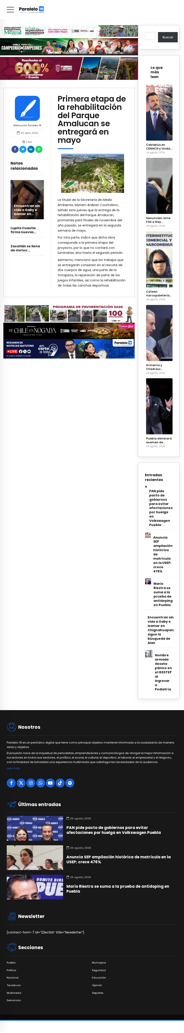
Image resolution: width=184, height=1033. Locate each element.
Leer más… (14, 768)
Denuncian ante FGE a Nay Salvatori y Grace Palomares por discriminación (159, 220)
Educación (99, 977)
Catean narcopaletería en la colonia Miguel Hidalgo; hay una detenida (157, 293)
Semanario (14, 1000)
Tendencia (14, 985)
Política (11, 970)
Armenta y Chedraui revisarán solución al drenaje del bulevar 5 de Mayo (155, 367)
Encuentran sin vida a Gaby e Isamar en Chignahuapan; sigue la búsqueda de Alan (161, 630)
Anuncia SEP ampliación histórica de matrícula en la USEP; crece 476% (163, 554)
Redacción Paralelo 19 (27, 125)
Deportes (97, 993)
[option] (92, 173)
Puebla (11, 962)
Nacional (12, 977)
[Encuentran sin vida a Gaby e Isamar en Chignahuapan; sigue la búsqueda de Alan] (27, 200)
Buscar (168, 37)
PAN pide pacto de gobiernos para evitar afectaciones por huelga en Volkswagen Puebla (161, 508)
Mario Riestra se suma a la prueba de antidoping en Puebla (163, 594)
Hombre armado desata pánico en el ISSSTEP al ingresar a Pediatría (163, 672)
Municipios (99, 962)
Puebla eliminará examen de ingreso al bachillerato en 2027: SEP (159, 440)
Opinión (97, 985)
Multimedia (14, 993)
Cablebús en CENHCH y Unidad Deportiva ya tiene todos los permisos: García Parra (159, 146)
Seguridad (99, 970)
